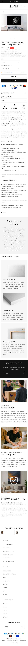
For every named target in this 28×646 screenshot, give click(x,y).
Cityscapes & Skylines (8, 554)
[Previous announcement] (2, 1)
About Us (5, 584)
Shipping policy (15, 642)
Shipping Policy (6, 570)
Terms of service (23, 640)
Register (5, 603)
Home (4, 577)
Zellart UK (5, 617)
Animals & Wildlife (7, 548)
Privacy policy (15, 640)
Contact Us (4, 207)
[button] (3, 6)
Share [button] (4, 212)
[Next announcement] (25, 1)
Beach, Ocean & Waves (8, 551)
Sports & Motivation (7, 558)
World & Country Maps (8, 561)
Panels (2, 59)
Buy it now (14, 80)
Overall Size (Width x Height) (7, 65)
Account (5, 610)
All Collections (6, 581)
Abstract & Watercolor (8, 544)
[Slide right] (17, 38)
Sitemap (5, 594)
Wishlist (5, 613)
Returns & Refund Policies (9, 574)
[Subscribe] (23, 373)
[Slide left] (10, 38)
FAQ (4, 591)
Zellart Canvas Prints (13, 638)
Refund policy (9, 640)
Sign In (4, 607)
